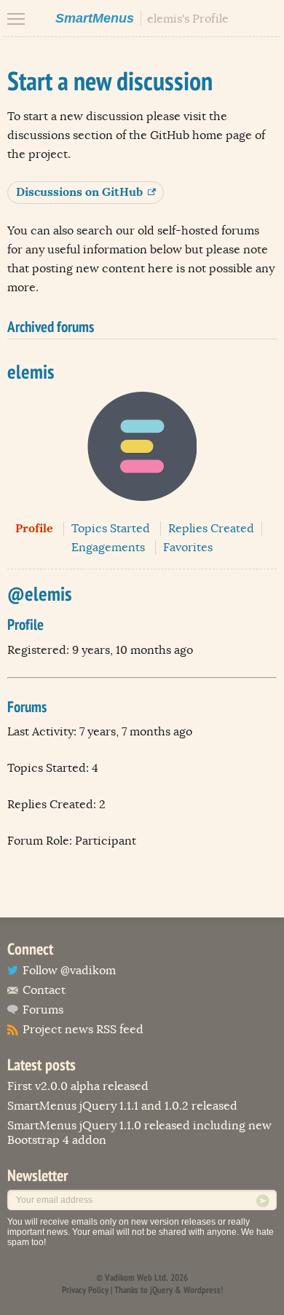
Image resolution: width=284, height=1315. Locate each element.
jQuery (161, 1290)
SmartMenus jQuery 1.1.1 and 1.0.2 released (122, 1106)
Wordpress (202, 1290)
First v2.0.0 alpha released (78, 1086)
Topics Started (110, 528)
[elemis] (142, 512)
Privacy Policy (85, 1290)
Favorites (188, 547)
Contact (44, 990)
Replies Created (211, 528)
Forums (43, 1010)
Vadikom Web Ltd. (136, 1277)
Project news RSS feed (83, 1029)
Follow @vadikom (69, 970)
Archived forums (50, 326)
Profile (34, 528)
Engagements (108, 547)
